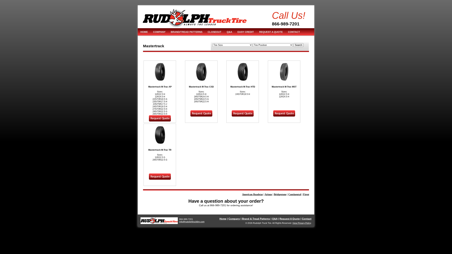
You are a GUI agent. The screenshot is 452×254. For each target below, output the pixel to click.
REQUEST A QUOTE (271, 32)
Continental (291, 194)
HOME (144, 32)
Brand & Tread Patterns (256, 218)
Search (298, 45)
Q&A (229, 32)
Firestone (304, 194)
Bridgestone (276, 194)
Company (234, 218)
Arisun (264, 194)
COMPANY (159, 32)
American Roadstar (249, 194)
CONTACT (294, 32)
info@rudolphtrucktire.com (191, 221)
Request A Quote (289, 218)
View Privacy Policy (301, 223)
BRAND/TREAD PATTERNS (186, 32)
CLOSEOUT (214, 32)
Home (222, 218)
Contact (306, 218)
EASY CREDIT (245, 32)
